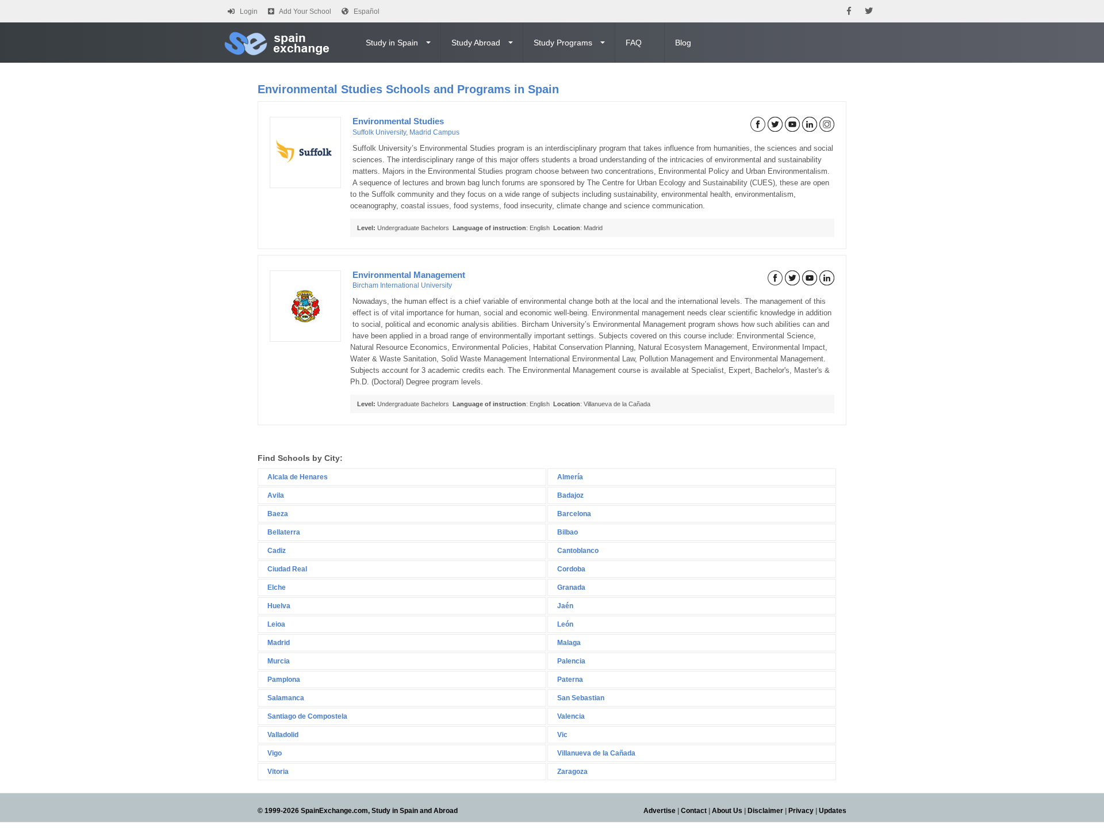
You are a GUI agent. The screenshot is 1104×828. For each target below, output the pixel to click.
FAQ (634, 42)
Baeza (277, 514)
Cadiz (276, 551)
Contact (694, 811)
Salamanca (285, 698)
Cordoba (571, 569)
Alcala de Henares (297, 477)
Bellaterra (283, 532)
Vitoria (278, 772)
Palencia (571, 661)
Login (249, 11)
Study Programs (563, 42)
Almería (570, 477)
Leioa (276, 624)
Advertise (659, 811)
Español (366, 11)
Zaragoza (572, 772)
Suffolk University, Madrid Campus (405, 132)
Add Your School (305, 11)
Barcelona (574, 514)
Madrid (278, 643)
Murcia (278, 661)
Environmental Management (408, 275)
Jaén (565, 606)
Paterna (570, 680)
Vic (562, 735)
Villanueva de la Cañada (596, 753)
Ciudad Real (287, 569)
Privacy (801, 811)
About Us (727, 811)
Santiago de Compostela (307, 716)
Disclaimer (765, 811)
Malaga (569, 643)
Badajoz (570, 495)
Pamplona (283, 680)
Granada (571, 587)
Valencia (571, 716)
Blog (683, 42)
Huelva (278, 606)
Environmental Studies (398, 121)
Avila (275, 495)
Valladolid (282, 735)
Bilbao (567, 532)
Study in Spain (392, 42)
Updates (832, 811)
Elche (276, 587)
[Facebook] (849, 11)
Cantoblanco (578, 551)
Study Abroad (475, 42)
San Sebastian (580, 698)
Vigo (274, 753)
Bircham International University (402, 285)
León (565, 624)
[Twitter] (869, 11)
